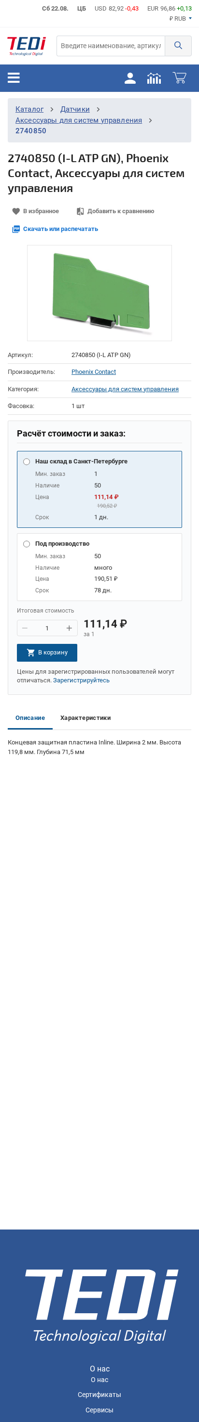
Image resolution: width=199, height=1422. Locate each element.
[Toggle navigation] (13, 78)
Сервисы (99, 1410)
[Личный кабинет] (130, 78)
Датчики (75, 109)
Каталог (29, 109)
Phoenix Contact (93, 371)
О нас (99, 1380)
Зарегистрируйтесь (81, 680)
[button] (178, 46)
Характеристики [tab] (85, 717)
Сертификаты (99, 1395)
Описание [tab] (30, 717)
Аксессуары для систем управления (78, 120)
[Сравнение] (154, 78)
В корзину (53, 652)
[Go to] (26, 46)
